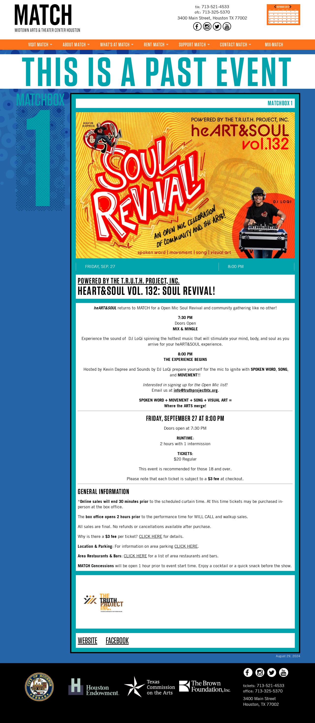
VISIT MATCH (38, 44)
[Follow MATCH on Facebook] (197, 26)
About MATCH (74, 44)
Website (87, 640)
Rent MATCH (154, 44)
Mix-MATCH (274, 44)
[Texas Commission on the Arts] (149, 698)
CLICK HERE (150, 536)
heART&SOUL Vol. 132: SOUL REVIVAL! (146, 290)
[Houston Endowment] (93, 695)
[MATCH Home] (43, 14)
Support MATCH (192, 44)
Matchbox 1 (280, 103)
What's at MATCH (115, 44)
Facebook (117, 640)
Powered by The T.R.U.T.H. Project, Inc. (129, 280)
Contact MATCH (233, 44)
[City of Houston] (39, 700)
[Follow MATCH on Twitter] (217, 26)
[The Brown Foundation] (204, 692)
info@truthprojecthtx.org (196, 390)
